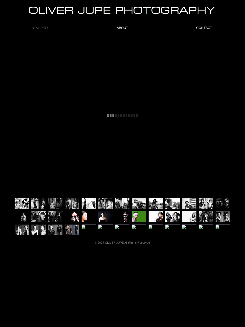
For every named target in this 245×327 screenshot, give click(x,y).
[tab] (22, 203)
